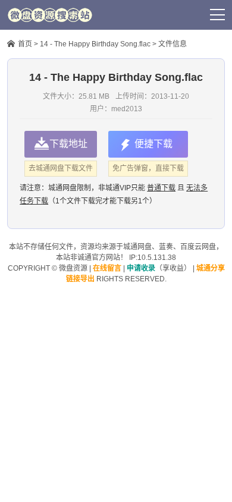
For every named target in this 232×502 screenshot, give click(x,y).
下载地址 (68, 144)
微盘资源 (73, 268)
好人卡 (141, 15)
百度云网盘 (198, 247)
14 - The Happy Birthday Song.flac (95, 44)
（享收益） (159, 268)
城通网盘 (137, 247)
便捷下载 (153, 144)
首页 (25, 44)
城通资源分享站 (50, 15)
